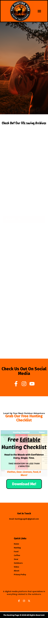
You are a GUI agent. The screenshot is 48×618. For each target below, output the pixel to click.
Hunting (17, 558)
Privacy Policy (20, 585)
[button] (39, 11)
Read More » (11, 178)
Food (16, 562)
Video (16, 577)
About (16, 581)
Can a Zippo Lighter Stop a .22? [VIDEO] (23, 172)
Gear (16, 569)
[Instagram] (24, 383)
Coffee (17, 565)
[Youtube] (32, 383)
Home (16, 554)
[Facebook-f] (16, 383)
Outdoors (18, 573)
